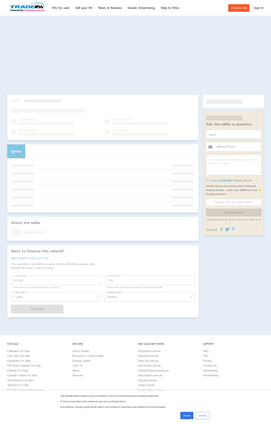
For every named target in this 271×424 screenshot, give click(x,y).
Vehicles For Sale (18, 385)
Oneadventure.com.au (151, 390)
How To (77, 365)
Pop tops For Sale (18, 356)
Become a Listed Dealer (88, 356)
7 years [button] (18, 297)
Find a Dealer (80, 351)
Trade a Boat (146, 385)
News (76, 370)
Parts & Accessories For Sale (25, 390)
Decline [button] (202, 415)
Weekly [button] (112, 297)
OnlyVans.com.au (148, 356)
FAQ (206, 351)
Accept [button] (186, 415)
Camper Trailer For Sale (22, 375)
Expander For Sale (18, 361)
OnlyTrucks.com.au (149, 365)
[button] (211, 147)
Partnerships (211, 375)
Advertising (210, 370)
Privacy (207, 361)
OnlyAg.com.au (147, 380)
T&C (206, 356)
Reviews (77, 375)
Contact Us (210, 365)
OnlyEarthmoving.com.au (153, 370)
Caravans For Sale (18, 351)
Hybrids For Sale (17, 370)
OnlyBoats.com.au (149, 351)
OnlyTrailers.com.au (150, 375)
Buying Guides (81, 361)
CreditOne (225, 180)
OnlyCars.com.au (148, 361)
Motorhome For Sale (20, 380)
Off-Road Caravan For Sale (24, 365)
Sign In (259, 8)
